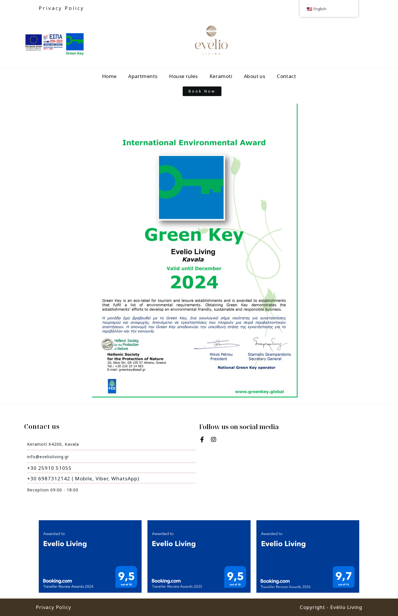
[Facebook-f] (202, 439)
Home (109, 76)
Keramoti (220, 76)
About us (254, 76)
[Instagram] (213, 439)
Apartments (142, 76)
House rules (183, 76)
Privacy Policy (61, 8)
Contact (286, 76)
